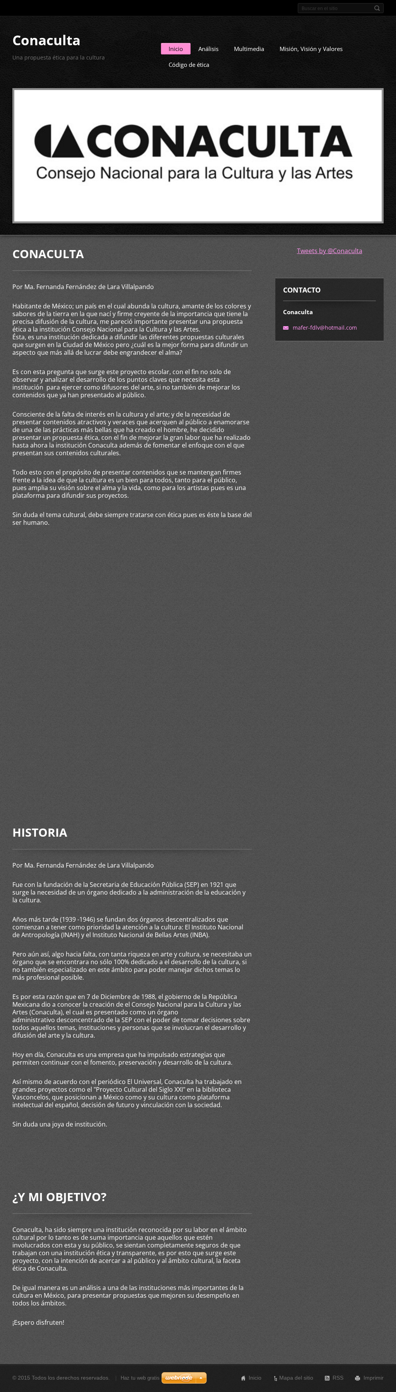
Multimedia (249, 49)
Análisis (208, 49)
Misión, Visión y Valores (311, 49)
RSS (338, 1378)
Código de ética (189, 64)
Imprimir (374, 1378)
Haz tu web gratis (140, 1378)
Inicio (176, 49)
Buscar (377, 8)
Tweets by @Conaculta (329, 251)
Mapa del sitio (296, 1378)
